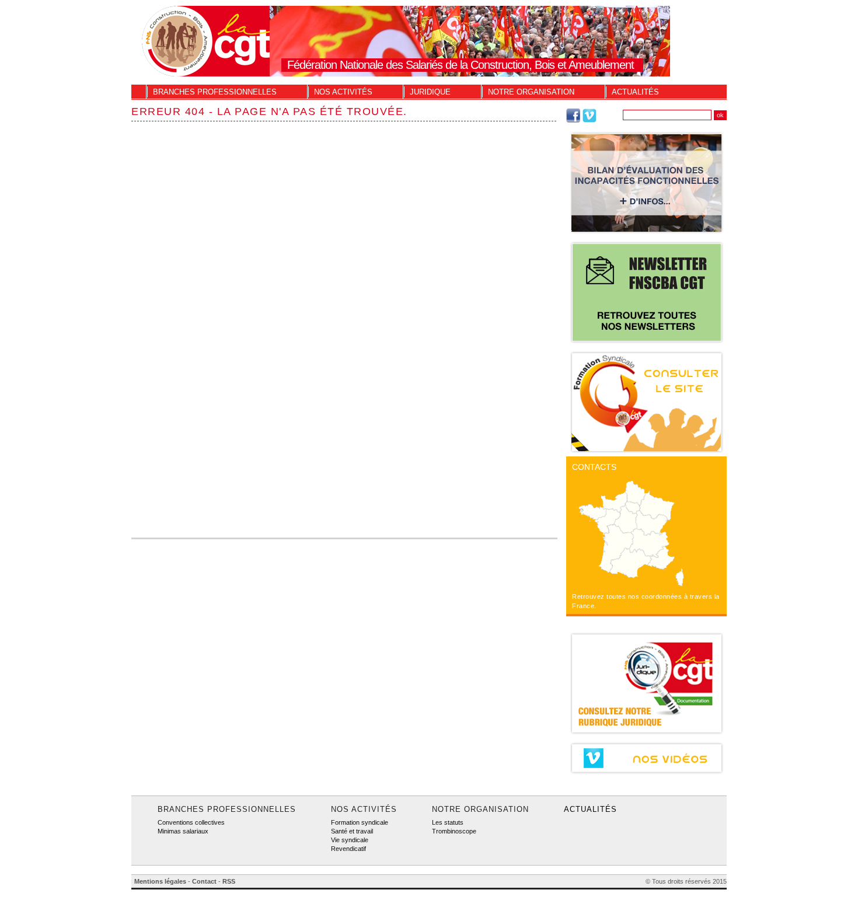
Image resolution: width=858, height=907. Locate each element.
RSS (228, 881)
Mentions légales (160, 881)
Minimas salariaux (183, 831)
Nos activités (343, 92)
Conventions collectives (191, 822)
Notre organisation (531, 92)
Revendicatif (348, 848)
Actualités (635, 92)
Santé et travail (352, 831)
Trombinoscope (454, 831)
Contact (204, 881)
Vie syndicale (349, 839)
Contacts (594, 467)
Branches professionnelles (215, 92)
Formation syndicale (359, 822)
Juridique (430, 92)
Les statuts (447, 822)
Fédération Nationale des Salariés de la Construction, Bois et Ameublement (460, 64)
